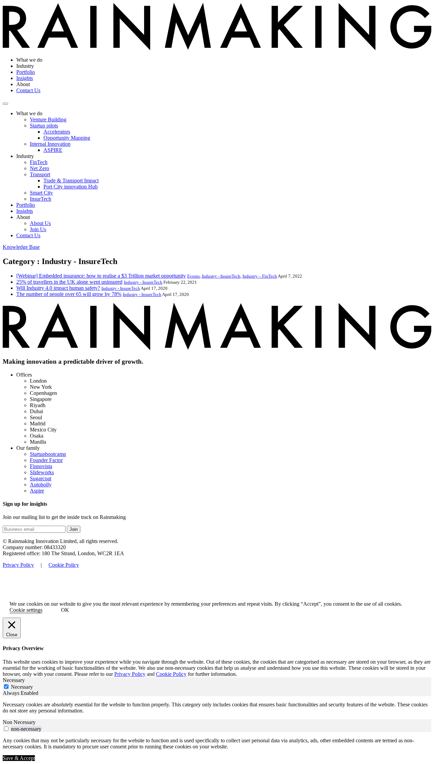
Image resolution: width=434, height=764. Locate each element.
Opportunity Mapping (66, 138)
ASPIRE (52, 150)
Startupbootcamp (48, 454)
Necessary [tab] (14, 680)
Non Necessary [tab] (19, 722)
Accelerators (56, 132)
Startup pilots (44, 125)
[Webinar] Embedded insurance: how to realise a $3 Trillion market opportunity (101, 276)
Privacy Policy (18, 565)
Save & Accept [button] (19, 758)
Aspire (37, 491)
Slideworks (42, 472)
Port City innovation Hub (70, 186)
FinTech (38, 162)
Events (193, 276)
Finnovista (41, 466)
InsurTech (40, 199)
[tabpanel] (217, 708)
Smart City (41, 193)
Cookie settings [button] (25, 610)
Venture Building (48, 119)
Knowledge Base (21, 247)
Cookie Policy (63, 565)
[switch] (6, 728)
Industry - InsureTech (221, 276)
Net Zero (39, 168)
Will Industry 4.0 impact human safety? (58, 288)
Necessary (22, 687)
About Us (40, 223)
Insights (24, 78)
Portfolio (25, 72)
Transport (40, 174)
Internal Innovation (50, 144)
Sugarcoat (40, 478)
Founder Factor (46, 460)
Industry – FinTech (259, 276)
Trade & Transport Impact (71, 180)
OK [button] (65, 610)
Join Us (38, 229)
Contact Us (28, 90)
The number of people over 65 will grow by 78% (68, 294)
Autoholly (41, 484)
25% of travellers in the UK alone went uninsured (69, 282)
